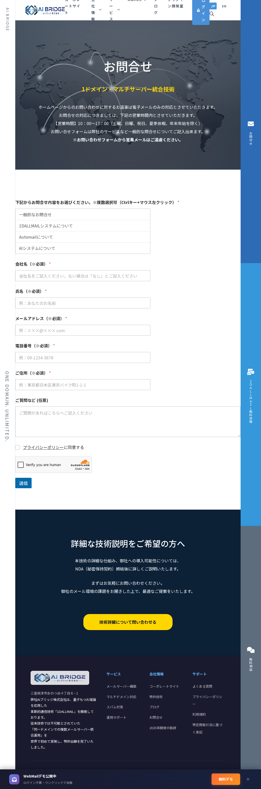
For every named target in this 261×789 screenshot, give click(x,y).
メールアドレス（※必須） (41, 318)
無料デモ (226, 779)
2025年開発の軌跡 (162, 727)
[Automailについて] (83, 236)
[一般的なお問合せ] (83, 214)
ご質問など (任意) (31, 400)
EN (224, 6)
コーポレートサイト (164, 686)
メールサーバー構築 (121, 686)
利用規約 (199, 714)
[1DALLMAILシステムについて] (83, 225)
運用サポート (116, 717)
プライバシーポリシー (43, 447)
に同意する (53, 447)
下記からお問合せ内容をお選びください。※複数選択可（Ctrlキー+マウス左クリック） (97, 202)
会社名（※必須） (33, 264)
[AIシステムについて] (83, 248)
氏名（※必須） (31, 291)
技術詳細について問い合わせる (127, 622)
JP (213, 6)
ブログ (154, 706)
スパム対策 (115, 706)
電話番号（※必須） (35, 345)
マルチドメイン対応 (121, 696)
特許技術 (156, 696)
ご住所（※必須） (33, 373)
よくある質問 (202, 686)
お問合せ (156, 717)
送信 (23, 483)
